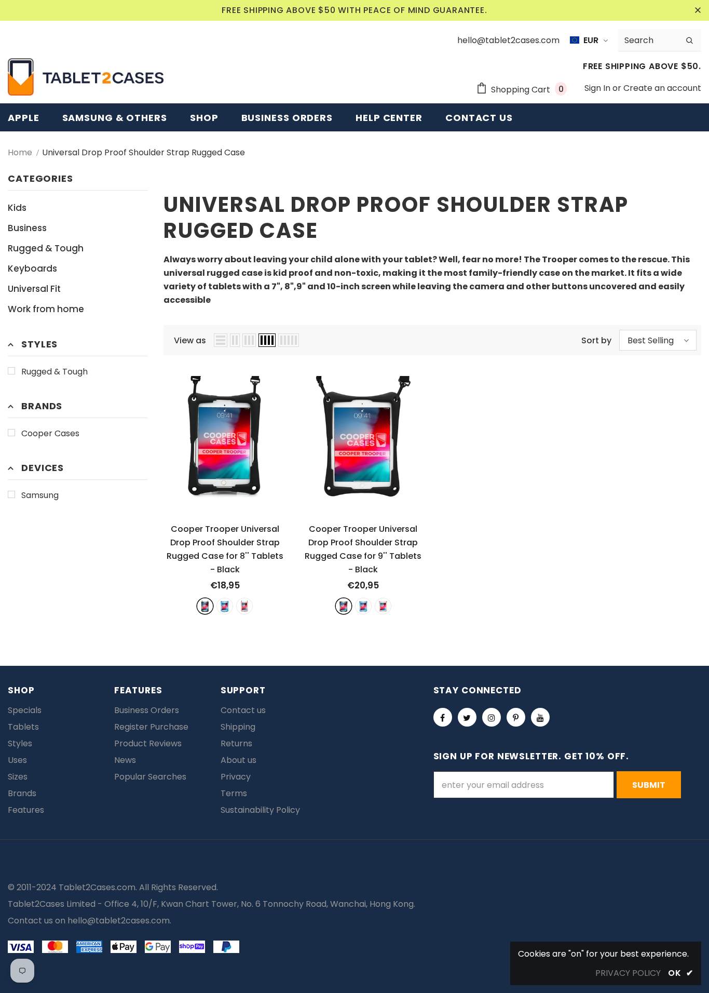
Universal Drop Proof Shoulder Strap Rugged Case (143, 152)
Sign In (598, 88)
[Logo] (85, 77)
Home (20, 152)
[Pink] (244, 606)
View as (190, 340)
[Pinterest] (516, 717)
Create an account (662, 88)
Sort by (596, 340)
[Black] (205, 606)
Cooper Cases (50, 433)
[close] (697, 10)
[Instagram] (491, 717)
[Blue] (225, 606)
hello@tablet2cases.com (118, 921)
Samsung (40, 495)
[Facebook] (442, 717)
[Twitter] (467, 717)
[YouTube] (540, 717)
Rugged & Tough (54, 372)
